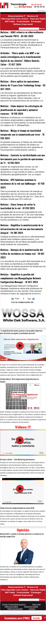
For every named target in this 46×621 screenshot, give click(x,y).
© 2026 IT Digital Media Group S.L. (14, 604)
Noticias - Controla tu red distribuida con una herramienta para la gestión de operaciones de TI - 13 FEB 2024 (23, 159)
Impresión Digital (37, 19)
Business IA (32, 16)
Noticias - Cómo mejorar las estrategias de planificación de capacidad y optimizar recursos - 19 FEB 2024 (21, 109)
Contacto (32, 609)
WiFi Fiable (10, 21)
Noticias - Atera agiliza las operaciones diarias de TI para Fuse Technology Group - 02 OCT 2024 (23, 85)
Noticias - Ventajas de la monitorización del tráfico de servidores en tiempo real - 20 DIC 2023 (22, 253)
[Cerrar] (45, 618)
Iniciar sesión (41, 10)
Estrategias (36, 21)
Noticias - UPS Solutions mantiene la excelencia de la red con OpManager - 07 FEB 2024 (22, 183)
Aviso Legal (36, 604)
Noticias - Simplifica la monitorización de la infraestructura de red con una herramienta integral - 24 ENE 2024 (22, 228)
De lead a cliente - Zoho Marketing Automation (17, 459)
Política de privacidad (14, 609)
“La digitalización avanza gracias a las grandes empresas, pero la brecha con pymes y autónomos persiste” (21, 332)
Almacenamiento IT (17, 16)
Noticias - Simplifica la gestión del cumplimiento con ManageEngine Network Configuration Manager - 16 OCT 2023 (21, 278)
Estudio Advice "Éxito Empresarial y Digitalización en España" (19, 380)
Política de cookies (11, 607)
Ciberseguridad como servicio (14, 19)
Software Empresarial (23, 24)
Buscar (42, 28)
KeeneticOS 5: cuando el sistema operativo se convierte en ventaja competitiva (22, 535)
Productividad (23, 21)
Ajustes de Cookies (31, 607)
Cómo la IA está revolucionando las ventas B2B (17, 507)
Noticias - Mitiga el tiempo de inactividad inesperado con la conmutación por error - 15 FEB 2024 (22, 134)
